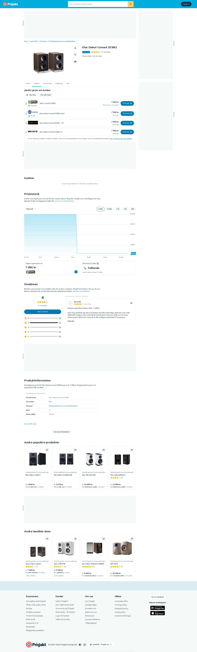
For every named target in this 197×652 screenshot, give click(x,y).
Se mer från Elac (30, 424)
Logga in (186, 4)
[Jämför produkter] (75, 61)
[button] (75, 48)
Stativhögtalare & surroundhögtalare (62, 41)
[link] (101, 311)
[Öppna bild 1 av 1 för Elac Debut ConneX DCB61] (48, 63)
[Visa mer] (26, 103)
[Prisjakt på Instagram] (84, 644)
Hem (25, 41)
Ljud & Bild (33, 41)
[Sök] (131, 4)
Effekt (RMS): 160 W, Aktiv (92, 56)
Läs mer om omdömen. (81, 291)
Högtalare (43, 41)
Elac (50, 402)
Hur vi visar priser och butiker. (121, 139)
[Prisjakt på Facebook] (80, 644)
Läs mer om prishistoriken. (64, 201)
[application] (80, 236)
